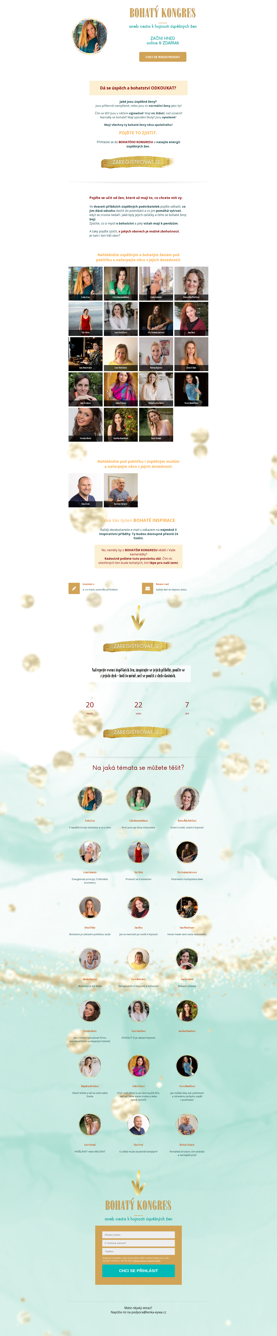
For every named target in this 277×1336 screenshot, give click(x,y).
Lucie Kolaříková (121, 333)
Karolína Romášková (121, 438)
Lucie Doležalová (121, 368)
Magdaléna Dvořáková (156, 403)
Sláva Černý (86, 504)
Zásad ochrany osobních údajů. (147, 1260)
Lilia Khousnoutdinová (121, 297)
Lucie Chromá (156, 438)
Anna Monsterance (85, 368)
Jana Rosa (191, 333)
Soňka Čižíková (121, 403)
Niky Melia (85, 333)
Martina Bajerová (156, 368)
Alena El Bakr (191, 368)
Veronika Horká (85, 438)
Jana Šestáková (85, 403)
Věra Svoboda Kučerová (156, 333)
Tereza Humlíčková (191, 403)
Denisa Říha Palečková (191, 297)
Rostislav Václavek (120, 504)
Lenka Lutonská (156, 297)
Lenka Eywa (85, 297)
